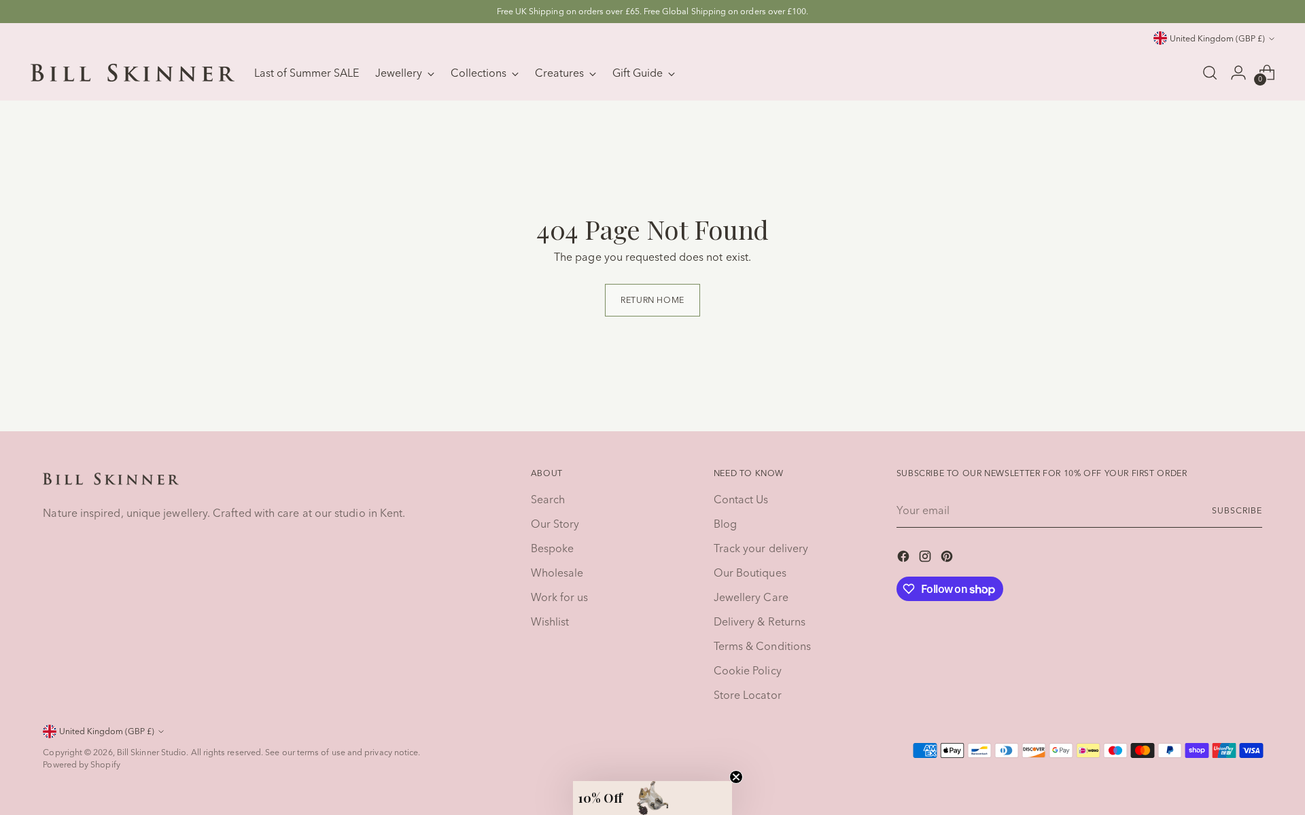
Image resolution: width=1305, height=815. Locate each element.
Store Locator (748, 695)
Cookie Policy (748, 670)
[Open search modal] (1209, 72)
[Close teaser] (736, 777)
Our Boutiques (750, 572)
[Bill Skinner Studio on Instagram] (926, 558)
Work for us (560, 597)
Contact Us (741, 499)
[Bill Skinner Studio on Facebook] (905, 558)
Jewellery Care (751, 597)
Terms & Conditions (762, 646)
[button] (652, 798)
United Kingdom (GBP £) (1217, 38)
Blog (725, 523)
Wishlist (550, 621)
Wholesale (557, 572)
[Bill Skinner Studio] (132, 72)
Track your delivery (761, 548)
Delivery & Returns (759, 621)
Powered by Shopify (81, 764)
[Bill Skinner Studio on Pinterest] (948, 558)
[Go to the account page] (1238, 72)
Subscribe (1237, 510)
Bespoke (552, 548)
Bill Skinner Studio (152, 752)
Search (548, 499)
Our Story (555, 523)
